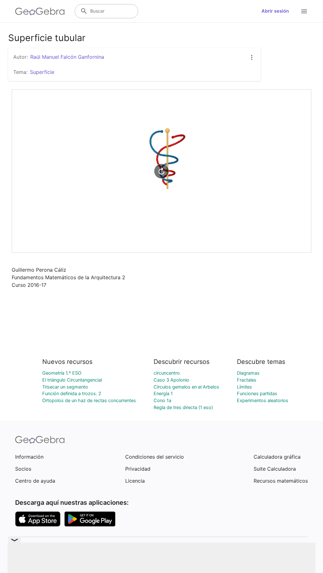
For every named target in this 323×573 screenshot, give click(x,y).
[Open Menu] (304, 11)
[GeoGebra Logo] (40, 11)
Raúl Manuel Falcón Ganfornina (67, 57)
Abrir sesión (275, 11)
